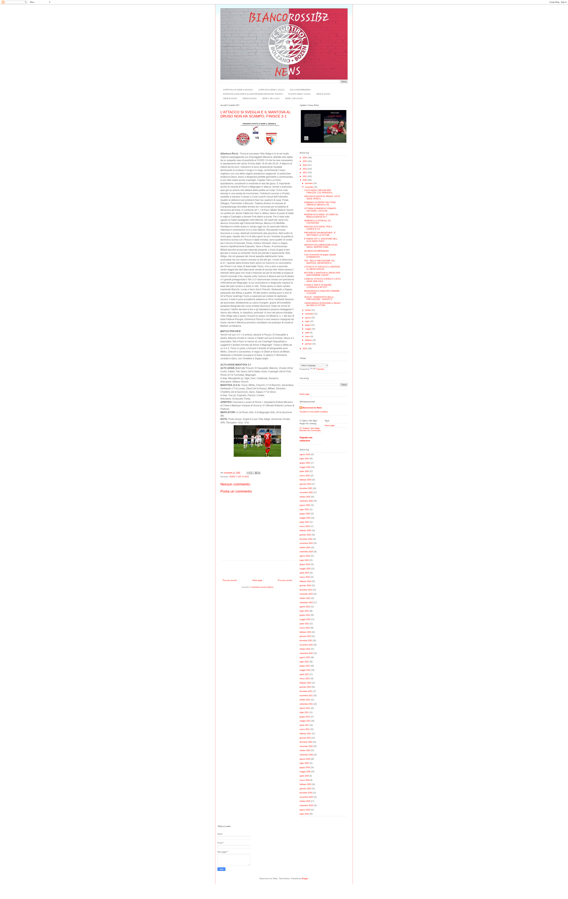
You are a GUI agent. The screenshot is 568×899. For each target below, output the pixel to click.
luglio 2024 (304, 560)
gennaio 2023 (305, 636)
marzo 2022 (305, 678)
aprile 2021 (304, 725)
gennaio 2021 (305, 738)
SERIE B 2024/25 (250, 98)
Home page (257, 580)
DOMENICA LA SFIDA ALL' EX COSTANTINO (317, 221)
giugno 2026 (305, 463)
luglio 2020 (304, 763)
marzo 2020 (305, 780)
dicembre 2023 (306, 590)
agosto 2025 (305, 505)
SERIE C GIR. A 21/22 (271, 98)
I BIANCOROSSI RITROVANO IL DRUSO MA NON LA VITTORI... (322, 304)
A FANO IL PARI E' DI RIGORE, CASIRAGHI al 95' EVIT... (318, 286)
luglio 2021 (304, 712)
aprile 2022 (304, 674)
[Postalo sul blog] (250, 472)
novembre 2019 (306, 797)
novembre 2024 (306, 543)
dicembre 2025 (306, 488)
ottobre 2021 (305, 700)
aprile (307, 332)
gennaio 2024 (305, 585)
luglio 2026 (304, 458)
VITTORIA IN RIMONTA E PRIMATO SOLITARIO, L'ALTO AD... (320, 209)
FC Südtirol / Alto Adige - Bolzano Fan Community (310, 429)
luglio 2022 (304, 662)
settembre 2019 (306, 805)
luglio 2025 (304, 509)
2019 (305, 348)
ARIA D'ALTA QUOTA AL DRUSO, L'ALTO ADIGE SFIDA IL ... (322, 197)
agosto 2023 (305, 607)
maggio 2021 (305, 721)
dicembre (309, 183)
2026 (305, 157)
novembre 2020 (306, 746)
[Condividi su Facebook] (256, 472)
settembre (309, 314)
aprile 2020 (304, 776)
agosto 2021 (305, 708)
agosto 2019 (305, 810)
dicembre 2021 (306, 691)
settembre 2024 (306, 552)
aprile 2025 (304, 522)
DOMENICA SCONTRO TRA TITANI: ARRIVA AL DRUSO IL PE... (320, 203)
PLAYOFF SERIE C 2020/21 (299, 94)
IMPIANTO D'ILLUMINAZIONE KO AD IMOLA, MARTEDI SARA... (320, 246)
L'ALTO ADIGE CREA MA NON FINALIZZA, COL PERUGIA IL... (319, 191)
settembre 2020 (306, 755)
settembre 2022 (306, 653)
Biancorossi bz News (312, 408)
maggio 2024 (305, 569)
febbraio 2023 (305, 632)
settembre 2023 (306, 602)
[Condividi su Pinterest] (259, 472)
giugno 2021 (305, 717)
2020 (305, 180)
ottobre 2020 (305, 750)
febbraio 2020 (305, 784)
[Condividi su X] (253, 472)
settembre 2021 (306, 704)
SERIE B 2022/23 (323, 94)
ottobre (308, 310)
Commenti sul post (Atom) (262, 587)
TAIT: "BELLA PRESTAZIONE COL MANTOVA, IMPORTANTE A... (319, 262)
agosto (308, 318)
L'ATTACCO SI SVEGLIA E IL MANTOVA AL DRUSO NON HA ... (322, 268)
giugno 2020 (305, 767)
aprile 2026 (304, 471)
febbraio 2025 (305, 530)
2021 (305, 176)
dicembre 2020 (306, 742)
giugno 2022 (305, 666)
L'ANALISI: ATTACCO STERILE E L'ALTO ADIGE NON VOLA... (322, 280)
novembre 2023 (306, 594)
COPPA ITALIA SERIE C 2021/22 (271, 90)
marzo (308, 336)
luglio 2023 (304, 611)
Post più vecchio (285, 580)
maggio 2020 (305, 771)
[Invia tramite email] (247, 472)
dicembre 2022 (306, 640)
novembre (309, 187)
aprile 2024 (304, 573)
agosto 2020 (305, 759)
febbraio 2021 (305, 733)
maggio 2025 (305, 518)
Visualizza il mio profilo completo (314, 412)
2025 (305, 161)
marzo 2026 (305, 475)
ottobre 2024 (305, 547)
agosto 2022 (305, 657)
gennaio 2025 (305, 535)
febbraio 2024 (305, 581)
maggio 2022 (305, 670)
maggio (308, 329)
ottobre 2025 (305, 497)
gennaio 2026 (305, 484)
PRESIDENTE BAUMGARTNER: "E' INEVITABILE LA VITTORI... (320, 234)
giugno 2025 (305, 514)
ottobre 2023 (305, 598)
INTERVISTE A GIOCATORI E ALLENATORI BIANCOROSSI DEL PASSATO (253, 94)
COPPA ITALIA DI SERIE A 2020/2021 (238, 90)
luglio (307, 321)
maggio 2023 (305, 619)
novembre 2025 (306, 492)
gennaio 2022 (305, 687)
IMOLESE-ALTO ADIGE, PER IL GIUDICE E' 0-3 (318, 228)
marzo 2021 (305, 729)
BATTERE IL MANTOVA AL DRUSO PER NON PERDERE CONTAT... (322, 274)
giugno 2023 (305, 615)
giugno (308, 325)
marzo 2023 (305, 628)
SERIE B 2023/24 (230, 98)
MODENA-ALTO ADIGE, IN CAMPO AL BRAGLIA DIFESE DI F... (321, 215)
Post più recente (230, 580)
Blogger (305, 878)
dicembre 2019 (306, 793)
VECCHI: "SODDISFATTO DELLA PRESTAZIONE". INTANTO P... (319, 298)
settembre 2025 (306, 501)
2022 (305, 172)
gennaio (308, 344)
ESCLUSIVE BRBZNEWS (300, 90)
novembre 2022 (306, 645)
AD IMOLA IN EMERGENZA (316, 251)
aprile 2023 (304, 624)
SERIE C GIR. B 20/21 (294, 98)
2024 (305, 165)
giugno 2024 (305, 564)
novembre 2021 (306, 695)
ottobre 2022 (305, 649)
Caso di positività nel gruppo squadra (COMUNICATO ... (320, 256)
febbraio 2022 (305, 683)
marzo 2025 (305, 526)
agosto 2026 (305, 454)
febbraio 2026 (305, 480)
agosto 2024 (305, 556)
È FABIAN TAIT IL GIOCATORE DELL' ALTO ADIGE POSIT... (321, 240)
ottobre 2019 (305, 801)
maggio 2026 (305, 467)
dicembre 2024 (306, 539)
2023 (305, 169)
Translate (320, 369)
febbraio (308, 340)
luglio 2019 (304, 814)
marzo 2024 (305, 577)
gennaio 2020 (305, 788)
